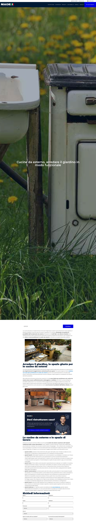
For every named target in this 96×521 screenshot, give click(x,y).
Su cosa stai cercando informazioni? (56, 516)
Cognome (50, 495)
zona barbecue (56, 487)
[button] (74, 1)
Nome (24, 495)
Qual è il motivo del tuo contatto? (30, 516)
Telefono (50, 500)
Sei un (24, 511)
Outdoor (68, 326)
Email (24, 500)
